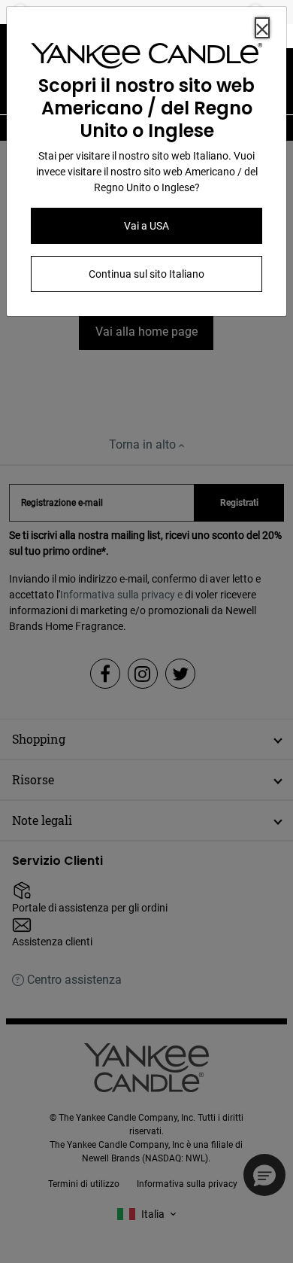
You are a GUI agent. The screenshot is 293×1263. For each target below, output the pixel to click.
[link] (146, 59)
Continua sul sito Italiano (146, 274)
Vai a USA (146, 226)
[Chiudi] (262, 28)
